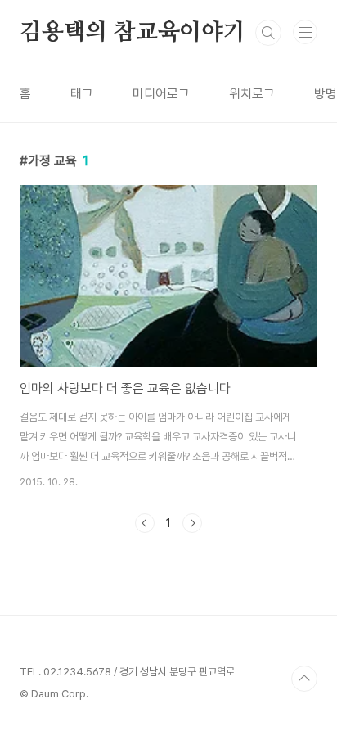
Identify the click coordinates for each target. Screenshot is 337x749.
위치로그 (252, 94)
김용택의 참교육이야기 (132, 32)
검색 (268, 32)
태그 (81, 94)
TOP (304, 679)
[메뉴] (305, 32)
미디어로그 (161, 94)
